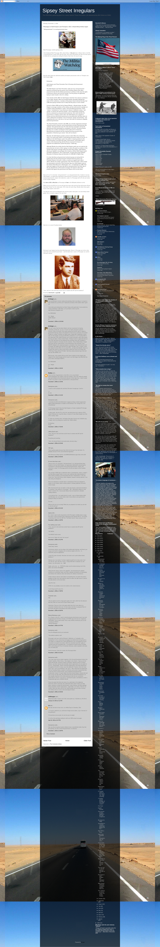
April (99, 912)
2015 (98, 538)
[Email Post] (64, 292)
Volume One (98, 155)
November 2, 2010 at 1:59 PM (55, 730)
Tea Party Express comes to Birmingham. (101, 677)
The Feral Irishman (102, 210)
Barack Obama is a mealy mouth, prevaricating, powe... (101, 670)
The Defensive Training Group (105, 247)
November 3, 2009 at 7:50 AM (55, 426)
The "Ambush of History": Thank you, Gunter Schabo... (101, 893)
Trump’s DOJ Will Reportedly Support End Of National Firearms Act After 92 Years (105, 219)
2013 (98, 542)
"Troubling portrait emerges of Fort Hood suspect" (101, 801)
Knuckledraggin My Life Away (104, 262)
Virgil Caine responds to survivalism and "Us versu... (101, 837)
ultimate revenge (101, 238)
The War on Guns (101, 236)
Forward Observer (101, 230)
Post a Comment (51, 733)
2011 (98, 546)
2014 (98, 540)
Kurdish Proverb (100, 808)
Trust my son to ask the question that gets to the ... (101, 870)
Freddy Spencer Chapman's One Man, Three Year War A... (101, 853)
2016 (98, 536)
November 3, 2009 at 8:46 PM (55, 610)
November (100, 556)
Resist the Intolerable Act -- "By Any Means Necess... (101, 724)
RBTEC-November (101, 253)
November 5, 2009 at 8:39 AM (55, 691)
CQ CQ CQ (99, 258)
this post (73, 53)
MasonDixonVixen (101, 289)
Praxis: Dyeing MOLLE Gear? (100, 703)
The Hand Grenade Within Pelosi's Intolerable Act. (101, 734)
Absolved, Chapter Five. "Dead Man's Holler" (100, 612)
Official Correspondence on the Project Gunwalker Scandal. (104, 170)
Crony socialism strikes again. (101, 761)
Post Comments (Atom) (56, 744)
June (99, 908)
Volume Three (98, 158)
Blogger (83, 942)
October (100, 898)
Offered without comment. (101, 767)
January (100, 919)
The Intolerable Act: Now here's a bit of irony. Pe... (101, 774)
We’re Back (99, 243)
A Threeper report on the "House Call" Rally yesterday (101, 794)
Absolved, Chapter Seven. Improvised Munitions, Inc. (101, 595)
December (100, 552)
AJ (49, 705)
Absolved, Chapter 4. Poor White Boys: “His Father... (101, 620)
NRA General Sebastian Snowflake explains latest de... (101, 886)
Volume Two (98, 157)
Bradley (50, 373)
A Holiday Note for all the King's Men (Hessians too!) (101, 573)
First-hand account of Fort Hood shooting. (101, 697)
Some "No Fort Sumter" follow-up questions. (101, 654)
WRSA (98, 257)
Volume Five (98, 160)
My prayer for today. (101, 820)
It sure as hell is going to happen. (104, 268)
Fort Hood (100, 806)
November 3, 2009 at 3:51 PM (55, 539)
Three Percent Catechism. (104, 79)
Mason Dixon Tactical (102, 252)
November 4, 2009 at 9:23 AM (55, 652)
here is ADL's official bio (51, 182)
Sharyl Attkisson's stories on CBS (103, 167)
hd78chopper (51, 696)
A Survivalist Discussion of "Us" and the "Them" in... (101, 845)
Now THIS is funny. (101, 831)
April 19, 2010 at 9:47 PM (54, 720)
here (67, 182)
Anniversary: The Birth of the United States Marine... (101, 686)
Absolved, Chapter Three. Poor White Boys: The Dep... (101, 628)
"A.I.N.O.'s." (101, 728)
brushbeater (100, 223)
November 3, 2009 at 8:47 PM (55, 625)
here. (51, 77)
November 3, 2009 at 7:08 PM (55, 591)
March (100, 914)
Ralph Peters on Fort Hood (101, 788)
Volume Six (98, 162)
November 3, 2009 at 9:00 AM (55, 456)
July (99, 906)
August (100, 904)
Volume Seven (98, 163)
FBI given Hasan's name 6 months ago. (100, 782)
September (101, 900)
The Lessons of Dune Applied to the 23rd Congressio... (101, 815)
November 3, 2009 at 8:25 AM (55, 443)
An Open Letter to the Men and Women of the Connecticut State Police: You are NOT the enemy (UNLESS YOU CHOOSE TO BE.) (105, 131)
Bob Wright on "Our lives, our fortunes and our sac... (101, 862)
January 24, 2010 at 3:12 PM (55, 700)
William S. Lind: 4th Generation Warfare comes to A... (101, 586)
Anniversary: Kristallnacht (101, 692)
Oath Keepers (100, 241)
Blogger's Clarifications (101, 709)
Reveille (105, 381)
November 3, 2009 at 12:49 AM (55, 321)
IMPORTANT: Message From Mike (101, 561)
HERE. (100, 175)
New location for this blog (103, 263)
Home (67, 740)
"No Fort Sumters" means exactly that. (101, 662)
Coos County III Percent (103, 284)
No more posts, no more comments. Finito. (101, 647)
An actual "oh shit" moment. (101, 580)
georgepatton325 (101, 279)
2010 (98, 548)
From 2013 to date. (100, 123)
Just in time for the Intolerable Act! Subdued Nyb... (101, 742)
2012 (98, 544)
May (99, 910)
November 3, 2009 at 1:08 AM (55, 368)
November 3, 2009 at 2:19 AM (55, 381)
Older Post (87, 740)
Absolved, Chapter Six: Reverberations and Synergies (101, 604)
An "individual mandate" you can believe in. (101, 566)
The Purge (99, 285)
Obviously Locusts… (101, 248)
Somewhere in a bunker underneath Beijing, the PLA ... (101, 826)
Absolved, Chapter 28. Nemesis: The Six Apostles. (101, 640)
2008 (98, 923)
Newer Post (47, 740)
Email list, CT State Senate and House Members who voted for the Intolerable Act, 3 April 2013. (106, 147)
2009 (98, 551)
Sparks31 (99, 267)
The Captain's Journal (102, 216)
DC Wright (51, 299)
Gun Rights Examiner (102, 296)
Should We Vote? (101, 280)
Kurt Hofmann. (101, 98)
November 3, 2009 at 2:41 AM (55, 395)
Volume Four (98, 159)
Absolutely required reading (100, 756)
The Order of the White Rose (104, 272)
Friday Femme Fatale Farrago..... (104, 212)
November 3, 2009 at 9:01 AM (55, 508)
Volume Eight (98, 164)
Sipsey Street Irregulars (68, 10)
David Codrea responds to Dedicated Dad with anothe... (101, 716)
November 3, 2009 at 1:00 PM (55, 520)
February (100, 916)
